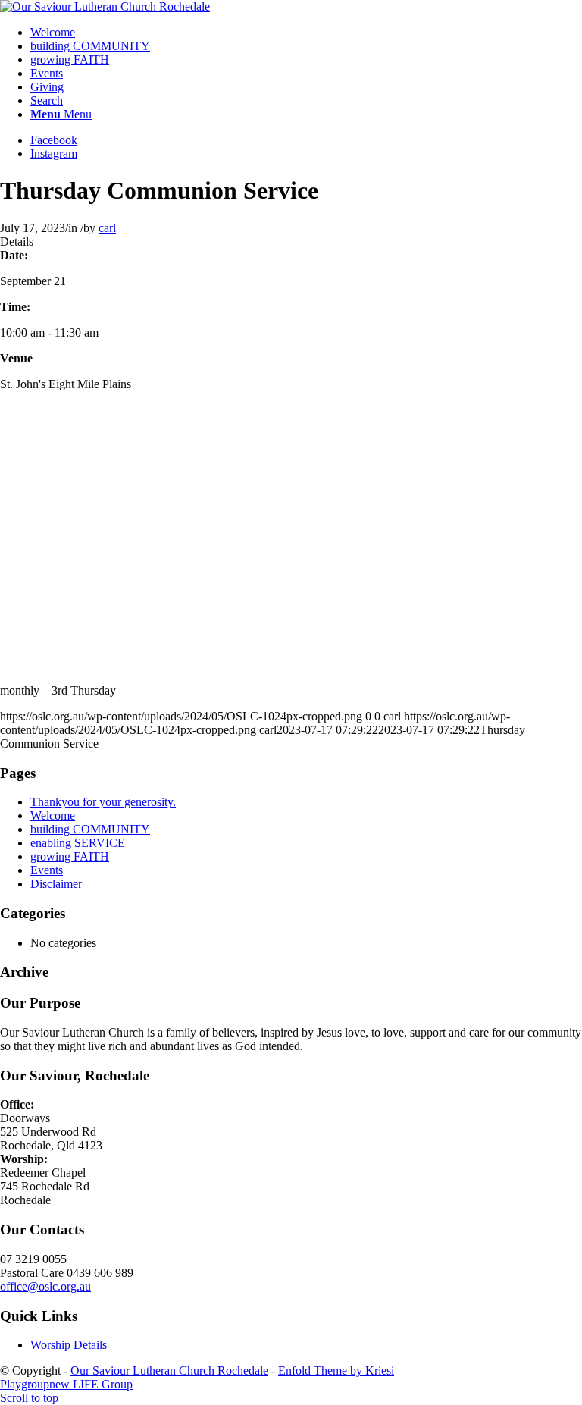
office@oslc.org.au (45, 1286)
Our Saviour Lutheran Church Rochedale (169, 1370)
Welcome (52, 815)
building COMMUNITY (90, 829)
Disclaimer (56, 883)
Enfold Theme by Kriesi (336, 1370)
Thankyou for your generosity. (103, 801)
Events (46, 870)
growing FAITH (69, 856)
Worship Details (68, 1344)
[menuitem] (306, 32)
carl (107, 227)
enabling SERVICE (77, 842)
